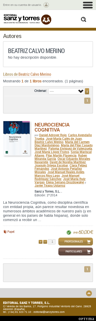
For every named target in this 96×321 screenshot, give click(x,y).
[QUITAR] (45, 242)
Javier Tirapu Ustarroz (50, 185)
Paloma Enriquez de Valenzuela (70, 148)
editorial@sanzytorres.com (49, 312)
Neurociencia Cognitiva (52, 127)
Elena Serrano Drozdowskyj (65, 182)
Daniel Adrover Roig (53, 135)
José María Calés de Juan (64, 138)
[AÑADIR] (40, 242)
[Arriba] (89, 293)
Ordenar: (40, 91)
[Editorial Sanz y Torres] (27, 19)
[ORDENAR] (87, 91)
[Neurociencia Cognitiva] (16, 138)
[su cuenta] (46, 5)
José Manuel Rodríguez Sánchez (57, 177)
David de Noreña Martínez (68, 162)
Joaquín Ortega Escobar (51, 165)
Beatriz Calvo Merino (49, 142)
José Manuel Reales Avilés (65, 172)
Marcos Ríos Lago (47, 175)
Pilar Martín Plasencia (61, 155)
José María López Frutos (52, 152)
